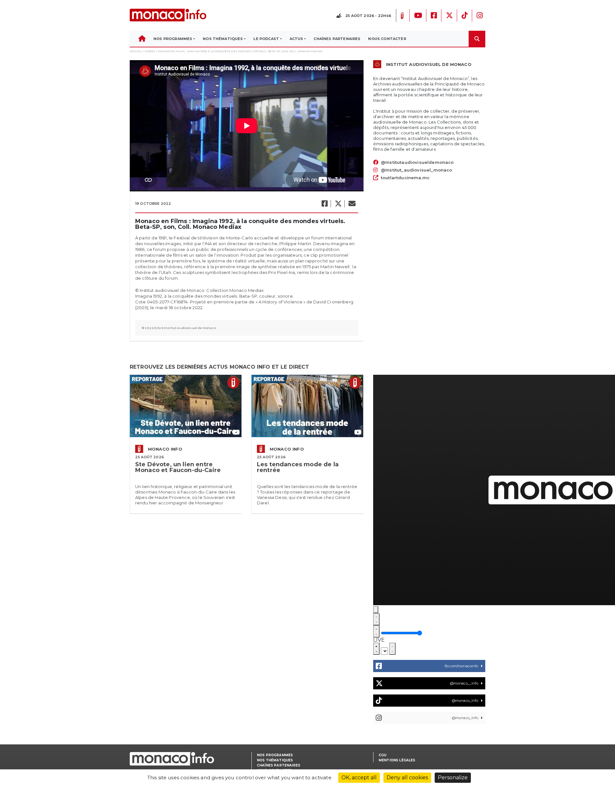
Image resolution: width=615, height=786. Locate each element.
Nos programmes (275, 755)
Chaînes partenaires (278, 765)
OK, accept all (359, 777)
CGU (382, 755)
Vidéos (150, 51)
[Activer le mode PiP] (376, 649)
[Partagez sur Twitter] (338, 203)
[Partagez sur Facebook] (324, 203)
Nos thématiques (275, 760)
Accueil (136, 51)
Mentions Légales (397, 760)
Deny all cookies (407, 777)
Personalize (453, 777)
